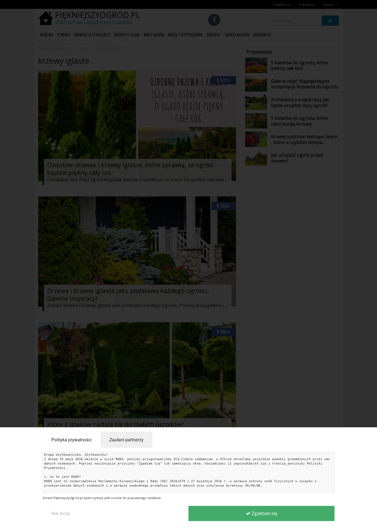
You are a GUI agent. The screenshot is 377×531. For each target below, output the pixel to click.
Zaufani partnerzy (126, 439)
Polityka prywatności (71, 439)
